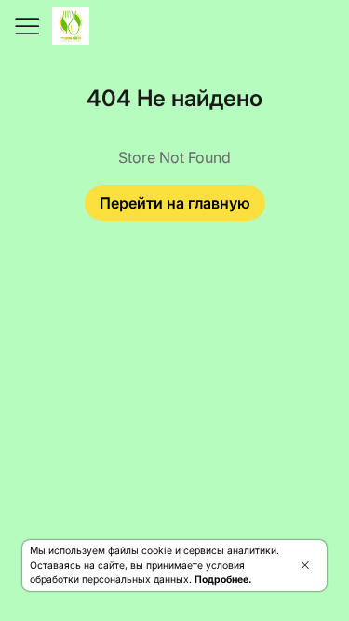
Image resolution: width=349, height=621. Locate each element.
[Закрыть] (304, 565)
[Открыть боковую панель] (26, 26)
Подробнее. (223, 580)
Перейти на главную (175, 203)
